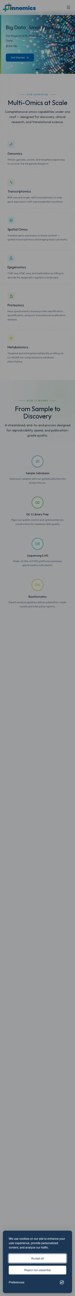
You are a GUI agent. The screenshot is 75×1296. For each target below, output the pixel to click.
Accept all (37, 1258)
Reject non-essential (37, 1270)
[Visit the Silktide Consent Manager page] (62, 1282)
